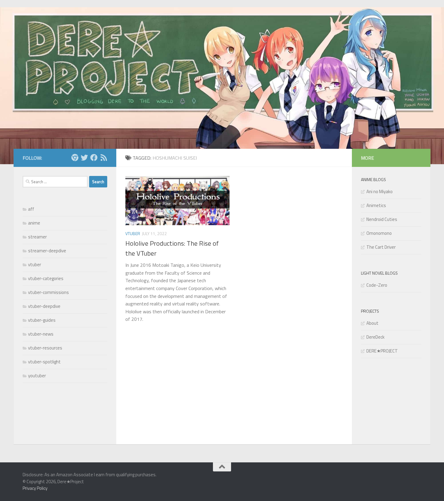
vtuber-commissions (48, 292)
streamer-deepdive (47, 250)
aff (31, 209)
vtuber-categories (45, 278)
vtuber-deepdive (44, 306)
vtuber (132, 233)
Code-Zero (376, 285)
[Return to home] (74, 157)
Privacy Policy (35, 488)
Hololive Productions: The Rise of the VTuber (172, 248)
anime (34, 222)
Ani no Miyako (379, 191)
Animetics (376, 205)
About (372, 323)
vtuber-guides (42, 320)
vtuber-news (40, 333)
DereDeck (375, 336)
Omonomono (379, 233)
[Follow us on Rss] (103, 157)
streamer (37, 236)
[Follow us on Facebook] (94, 157)
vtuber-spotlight (44, 361)
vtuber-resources (45, 347)
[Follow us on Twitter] (84, 157)
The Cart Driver (381, 247)
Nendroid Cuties (381, 219)
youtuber (37, 375)
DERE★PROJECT (382, 350)
